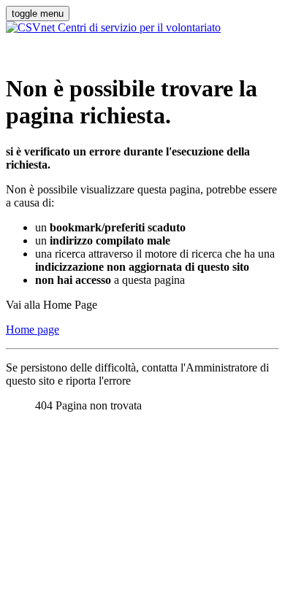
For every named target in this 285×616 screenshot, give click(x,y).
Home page (32, 329)
